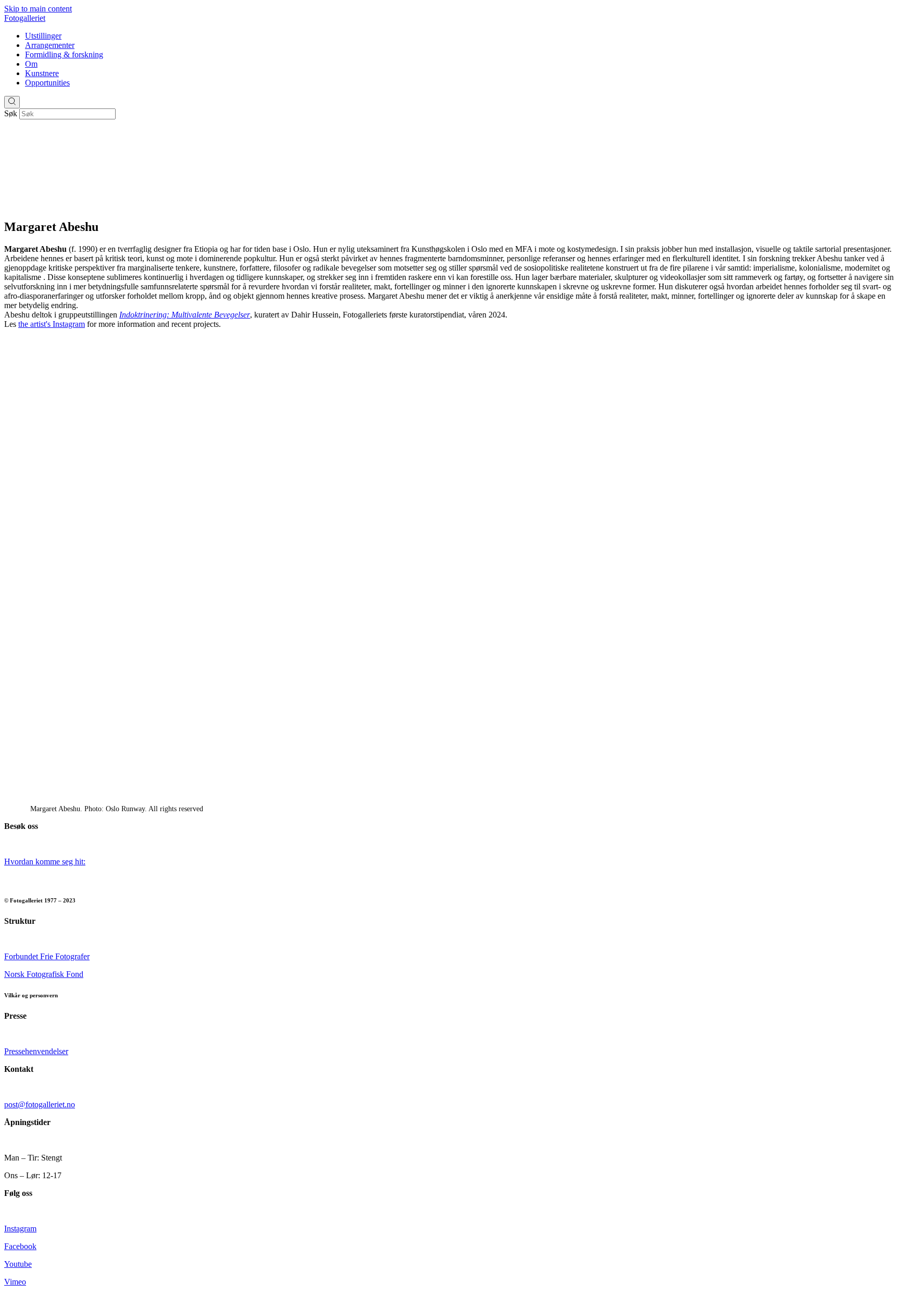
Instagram (20, 1228)
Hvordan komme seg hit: (44, 861)
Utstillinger (43, 35)
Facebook (20, 1246)
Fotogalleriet (24, 18)
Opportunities (47, 82)
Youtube (18, 1264)
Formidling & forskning (64, 54)
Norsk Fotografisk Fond (43, 974)
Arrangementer (49, 45)
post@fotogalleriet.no (39, 1104)
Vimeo (15, 1281)
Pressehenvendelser (36, 1051)
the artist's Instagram (51, 324)
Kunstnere (42, 73)
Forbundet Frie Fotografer (47, 956)
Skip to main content (38, 8)
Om (31, 63)
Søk (10, 113)
